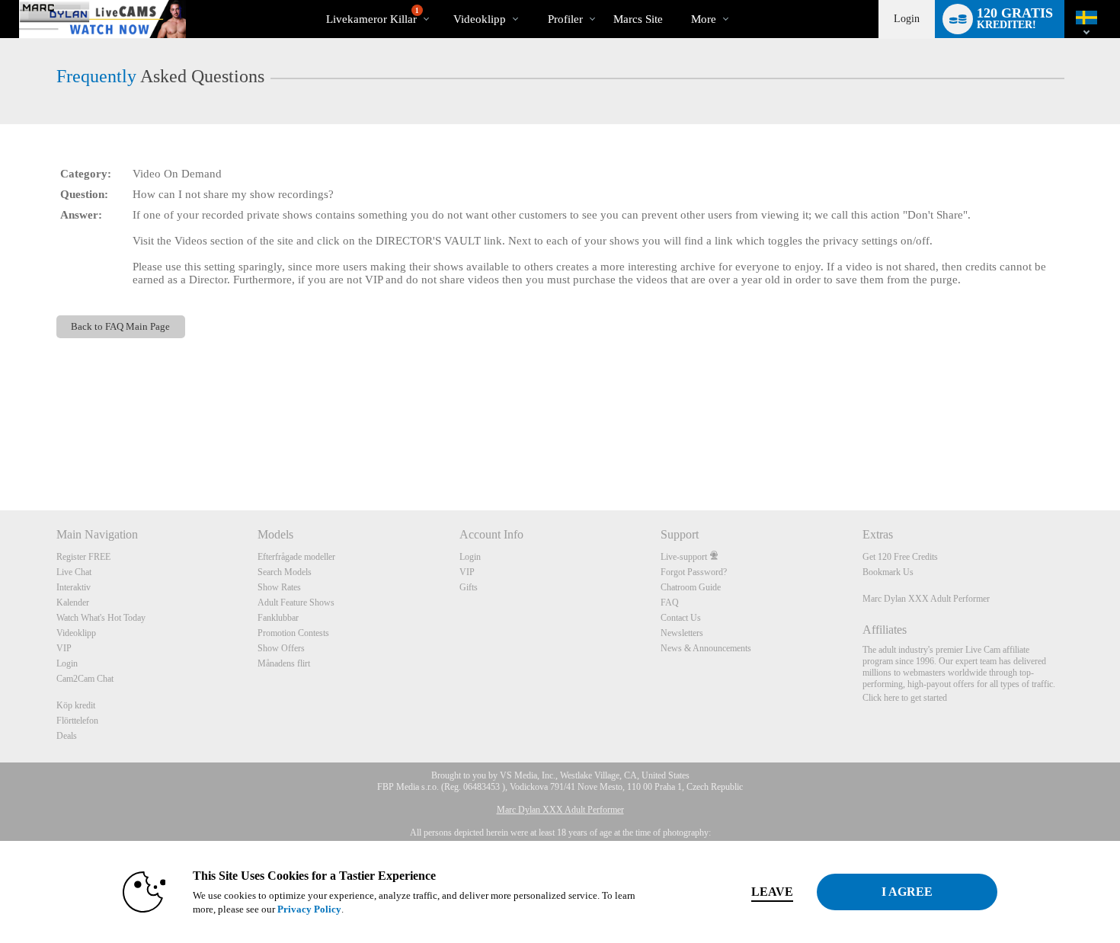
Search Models (285, 572)
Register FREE (83, 556)
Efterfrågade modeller (296, 556)
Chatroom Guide (691, 587)
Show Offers (281, 648)
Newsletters (682, 633)
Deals (66, 735)
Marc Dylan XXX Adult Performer (926, 598)
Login (907, 18)
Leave (772, 891)
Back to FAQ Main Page (120, 326)
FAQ (670, 602)
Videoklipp (479, 19)
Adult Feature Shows (296, 602)
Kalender (72, 602)
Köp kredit (75, 705)
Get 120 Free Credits (900, 556)
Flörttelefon (77, 720)
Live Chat (73, 572)
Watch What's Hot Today (101, 617)
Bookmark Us (888, 572)
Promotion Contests (293, 633)
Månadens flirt (284, 663)
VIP (64, 648)
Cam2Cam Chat (85, 678)
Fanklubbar (278, 617)
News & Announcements (706, 648)
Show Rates (279, 587)
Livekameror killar (372, 16)
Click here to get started (904, 697)
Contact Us (681, 617)
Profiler (565, 19)
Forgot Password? (694, 572)
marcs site (638, 19)
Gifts (468, 587)
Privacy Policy (309, 909)
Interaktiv (73, 587)
